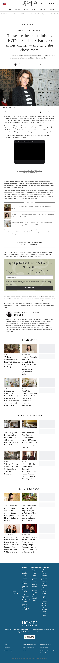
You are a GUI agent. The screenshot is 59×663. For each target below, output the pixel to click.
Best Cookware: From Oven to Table (44, 611)
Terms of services (21, 281)
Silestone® (7, 183)
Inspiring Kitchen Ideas (34, 586)
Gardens (17, 9)
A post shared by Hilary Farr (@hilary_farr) (29, 171)
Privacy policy (44, 647)
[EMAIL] (23, 315)
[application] (29, 151)
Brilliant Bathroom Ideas (34, 592)
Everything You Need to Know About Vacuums (44, 581)
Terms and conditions (28, 647)
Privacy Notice (41, 281)
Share (8, 111)
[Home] (3, 9)
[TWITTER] (15, 315)
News (43, 64)
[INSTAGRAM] (17, 315)
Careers (24, 650)
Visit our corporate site (34, 632)
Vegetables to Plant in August (38, 14)
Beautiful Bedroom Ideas (34, 579)
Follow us (44, 111)
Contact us (7, 647)
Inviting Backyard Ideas (34, 598)
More (52, 9)
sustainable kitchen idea (33, 192)
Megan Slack (23, 64)
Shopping (43, 9)
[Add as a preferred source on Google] (29, 637)
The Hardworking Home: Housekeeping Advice (26, 597)
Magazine (51, 3)
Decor (25, 9)
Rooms (28, 30)
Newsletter (51, 111)
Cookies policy (8, 650)
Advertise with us (45, 644)
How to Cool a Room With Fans (18, 14)
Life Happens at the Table (26, 256)
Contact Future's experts (29, 644)
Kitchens (34, 9)
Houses (8, 9)
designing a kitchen (19, 126)
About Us (6, 644)
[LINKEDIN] (20, 315)
